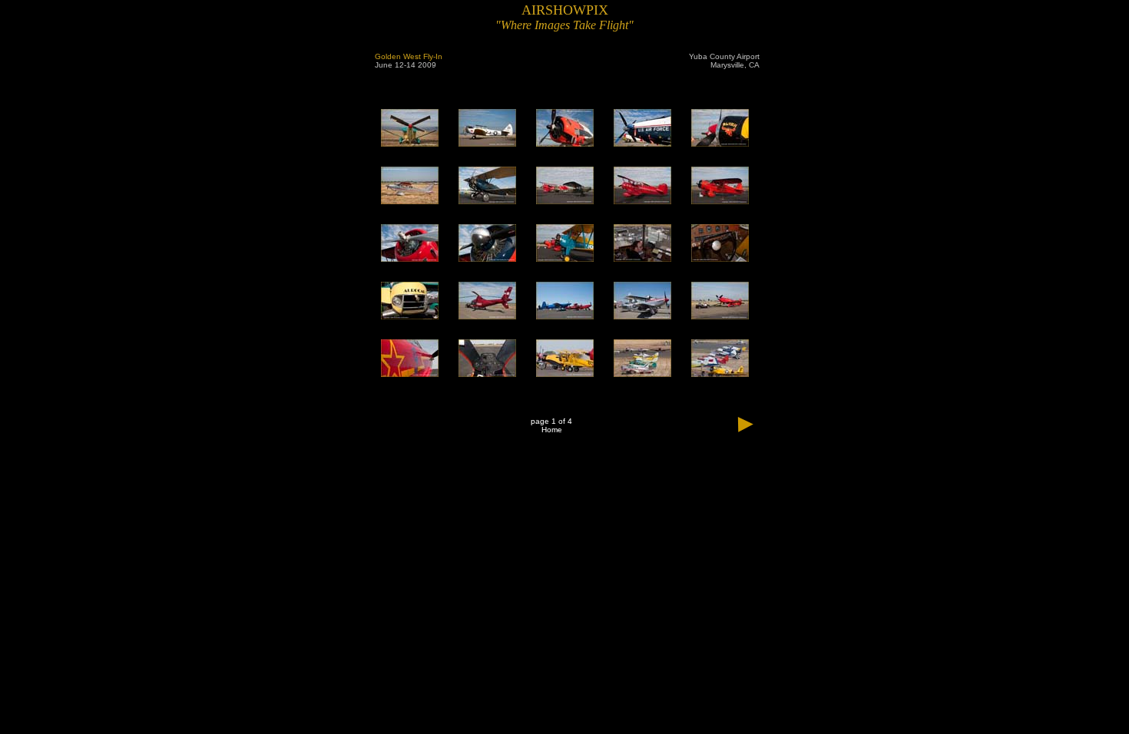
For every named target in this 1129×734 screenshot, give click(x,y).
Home (551, 429)
